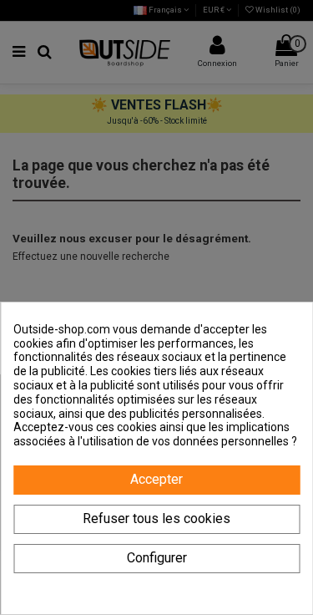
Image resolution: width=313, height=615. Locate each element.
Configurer (157, 558)
